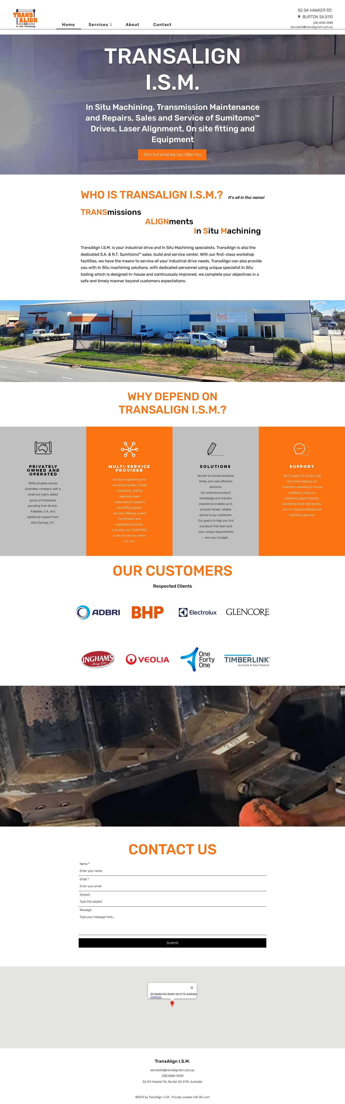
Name (83, 863)
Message (85, 910)
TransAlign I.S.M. (172, 1061)
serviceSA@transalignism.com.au (311, 27)
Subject (85, 894)
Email (83, 879)
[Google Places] (299, 17)
